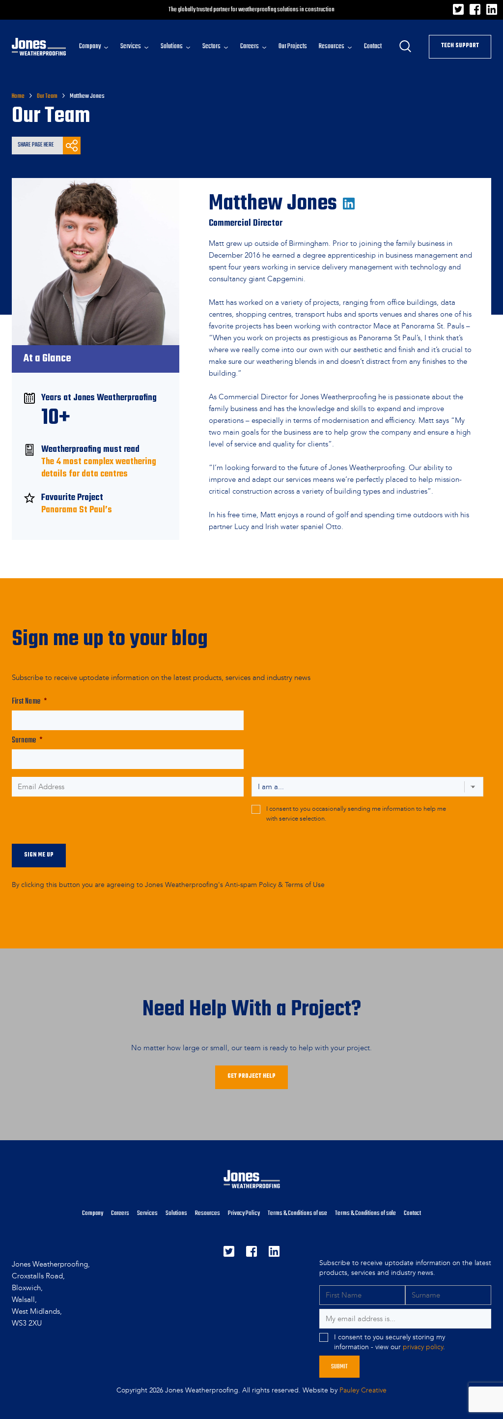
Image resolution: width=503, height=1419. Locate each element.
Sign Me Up (39, 855)
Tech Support (460, 46)
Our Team (47, 96)
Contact (412, 1213)
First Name (29, 702)
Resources (207, 1213)
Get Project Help (251, 1076)
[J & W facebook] (475, 12)
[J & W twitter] (458, 12)
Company (92, 1213)
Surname (27, 741)
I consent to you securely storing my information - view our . (389, 1342)
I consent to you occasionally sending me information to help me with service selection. (356, 814)
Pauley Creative (363, 1390)
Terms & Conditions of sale (365, 1213)
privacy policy (423, 1347)
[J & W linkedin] (491, 12)
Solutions (176, 1213)
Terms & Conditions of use (297, 1213)
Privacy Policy (244, 1213)
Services (147, 1213)
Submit (339, 1366)
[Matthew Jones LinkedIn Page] (349, 196)
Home (18, 96)
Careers (120, 1213)
